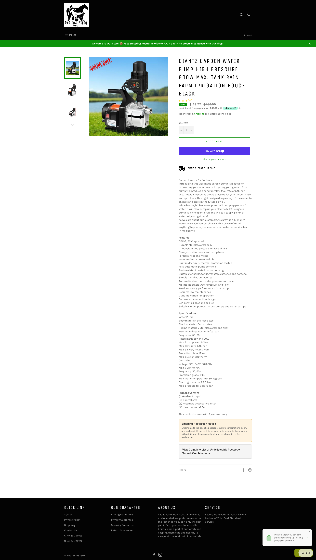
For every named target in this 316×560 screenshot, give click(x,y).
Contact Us (70, 530)
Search (68, 514)
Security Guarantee (122, 525)
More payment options (214, 159)
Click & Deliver (73, 540)
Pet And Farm (78, 555)
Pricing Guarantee (122, 514)
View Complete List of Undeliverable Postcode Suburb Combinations (211, 451)
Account (248, 35)
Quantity (183, 123)
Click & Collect (73, 535)
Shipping (199, 113)
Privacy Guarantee (122, 519)
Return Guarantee (121, 530)
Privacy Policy (72, 519)
